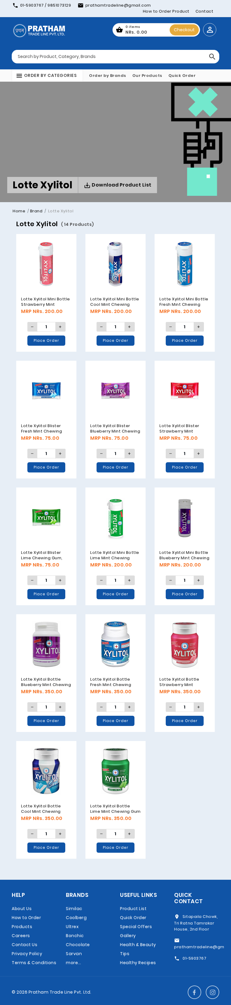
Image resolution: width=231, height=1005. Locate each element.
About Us (22, 909)
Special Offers (136, 927)
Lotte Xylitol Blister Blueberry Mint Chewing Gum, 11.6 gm (115, 431)
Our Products (147, 75)
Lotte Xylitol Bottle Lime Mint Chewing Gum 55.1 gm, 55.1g (115, 811)
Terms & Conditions (34, 963)
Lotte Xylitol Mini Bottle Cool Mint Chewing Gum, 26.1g (114, 304)
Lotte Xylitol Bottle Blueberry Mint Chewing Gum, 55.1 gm (46, 684)
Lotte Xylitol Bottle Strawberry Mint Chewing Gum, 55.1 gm (182, 684)
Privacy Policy (27, 954)
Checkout (184, 30)
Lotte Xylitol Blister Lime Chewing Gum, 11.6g (42, 558)
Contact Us (24, 945)
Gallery (128, 936)
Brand (36, 211)
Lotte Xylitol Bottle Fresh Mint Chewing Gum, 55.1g (110, 684)
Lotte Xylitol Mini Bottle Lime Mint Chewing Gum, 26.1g (114, 558)
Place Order (46, 340)
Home (19, 211)
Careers (21, 936)
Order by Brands (107, 75)
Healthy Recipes (138, 963)
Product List (133, 909)
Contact (205, 11)
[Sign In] (209, 29)
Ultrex (72, 927)
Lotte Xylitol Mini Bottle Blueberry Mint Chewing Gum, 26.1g (184, 558)
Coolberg (76, 918)
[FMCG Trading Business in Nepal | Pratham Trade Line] (39, 30)
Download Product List (121, 184)
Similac (74, 909)
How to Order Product (166, 11)
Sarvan (74, 954)
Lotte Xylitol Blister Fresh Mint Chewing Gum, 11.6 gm (41, 431)
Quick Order (182, 75)
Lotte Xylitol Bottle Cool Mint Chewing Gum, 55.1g (41, 811)
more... (73, 963)
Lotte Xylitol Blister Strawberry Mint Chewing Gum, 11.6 (179, 431)
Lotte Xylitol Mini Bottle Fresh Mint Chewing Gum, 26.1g (183, 304)
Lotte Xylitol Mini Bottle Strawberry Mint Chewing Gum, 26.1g (45, 304)
